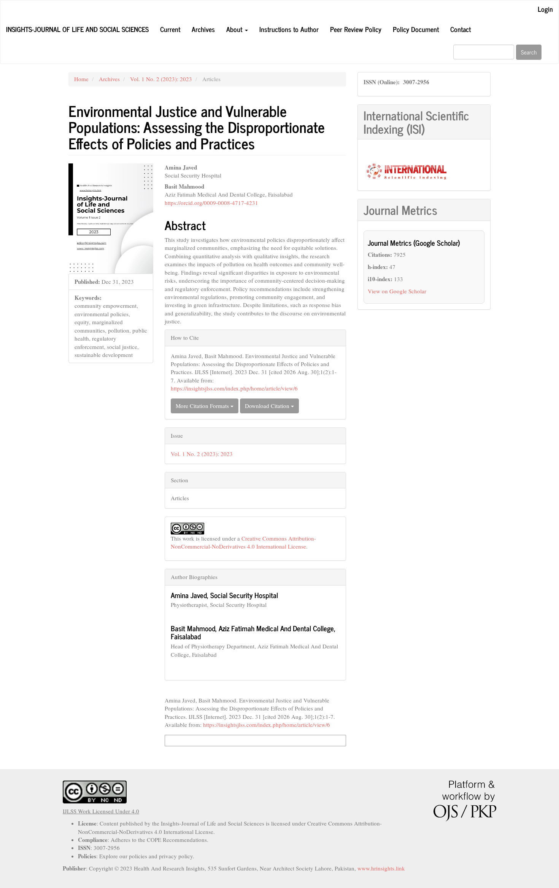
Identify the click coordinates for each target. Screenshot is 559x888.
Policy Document (416, 29)
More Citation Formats (203, 406)
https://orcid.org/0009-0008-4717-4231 (211, 202)
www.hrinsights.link (381, 868)
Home (81, 79)
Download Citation (268, 406)
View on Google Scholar (397, 291)
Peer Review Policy (355, 29)
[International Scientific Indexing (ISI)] (406, 170)
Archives (203, 29)
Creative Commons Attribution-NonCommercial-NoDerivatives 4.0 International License (243, 542)
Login (545, 8)
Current (170, 29)
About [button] (235, 29)
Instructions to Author (289, 29)
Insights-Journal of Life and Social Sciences (77, 29)
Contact (460, 29)
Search (529, 52)
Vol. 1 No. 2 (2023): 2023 (161, 79)
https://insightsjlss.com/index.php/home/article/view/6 (234, 388)
